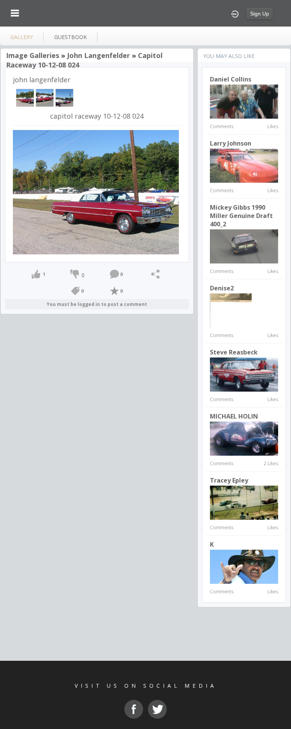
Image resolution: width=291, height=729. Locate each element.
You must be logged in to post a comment (97, 304)
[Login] (235, 13)
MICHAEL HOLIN (234, 416)
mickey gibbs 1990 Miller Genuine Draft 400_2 (241, 215)
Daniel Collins (230, 79)
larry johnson (230, 143)
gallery (21, 37)
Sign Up (259, 14)
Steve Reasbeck (234, 352)
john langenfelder (98, 55)
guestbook (70, 37)
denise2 (222, 288)
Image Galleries (32, 55)
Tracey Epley (229, 480)
